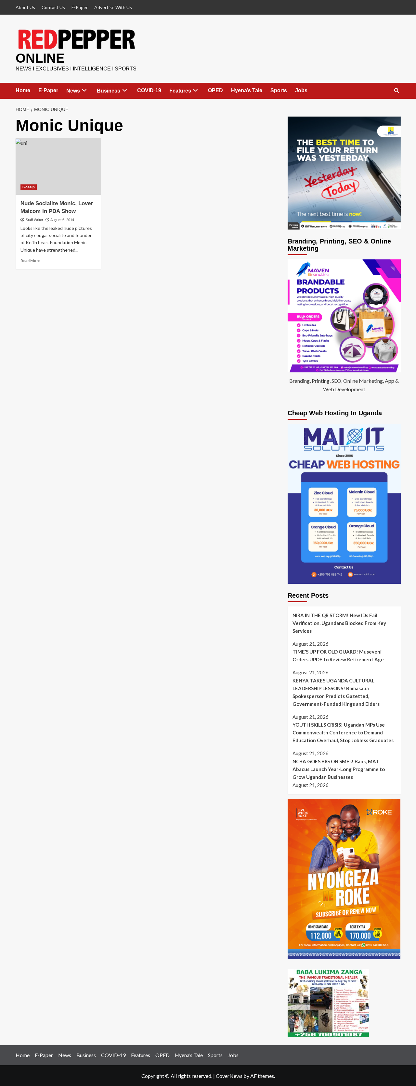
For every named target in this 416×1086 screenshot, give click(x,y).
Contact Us (53, 7)
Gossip (28, 187)
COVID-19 (149, 90)
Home (23, 90)
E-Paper (80, 7)
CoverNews (229, 1076)
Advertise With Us (113, 7)
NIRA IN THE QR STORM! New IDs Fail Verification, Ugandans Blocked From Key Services (339, 623)
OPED (215, 90)
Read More (30, 260)
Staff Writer (34, 220)
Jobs (301, 90)
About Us (25, 7)
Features (180, 91)
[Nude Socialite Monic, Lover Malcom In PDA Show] (58, 166)
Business (108, 91)
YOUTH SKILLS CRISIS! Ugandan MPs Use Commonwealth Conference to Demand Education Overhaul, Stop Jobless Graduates (343, 732)
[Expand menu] (84, 90)
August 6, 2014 (62, 220)
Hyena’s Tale (246, 90)
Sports (278, 90)
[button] (397, 90)
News (73, 91)
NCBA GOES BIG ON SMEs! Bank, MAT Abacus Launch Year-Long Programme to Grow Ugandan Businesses (338, 769)
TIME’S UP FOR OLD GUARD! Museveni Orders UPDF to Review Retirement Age (338, 655)
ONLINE (40, 58)
